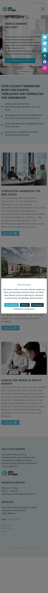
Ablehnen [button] (24, 305)
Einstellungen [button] (37, 305)
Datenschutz (19, 309)
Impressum (30, 309)
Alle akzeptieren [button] (11, 305)
